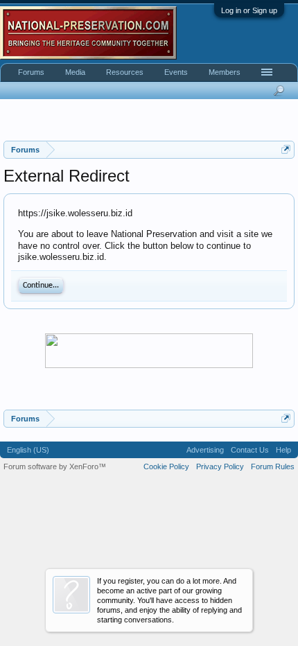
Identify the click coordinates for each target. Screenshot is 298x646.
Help (283, 450)
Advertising (205, 450)
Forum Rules (273, 466)
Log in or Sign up (249, 10)
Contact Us (250, 450)
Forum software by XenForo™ (54, 466)
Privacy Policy (220, 466)
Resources (124, 72)
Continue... (41, 285)
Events (176, 72)
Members (224, 72)
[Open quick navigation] (285, 149)
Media (75, 72)
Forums (31, 72)
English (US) (28, 450)
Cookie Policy (166, 466)
